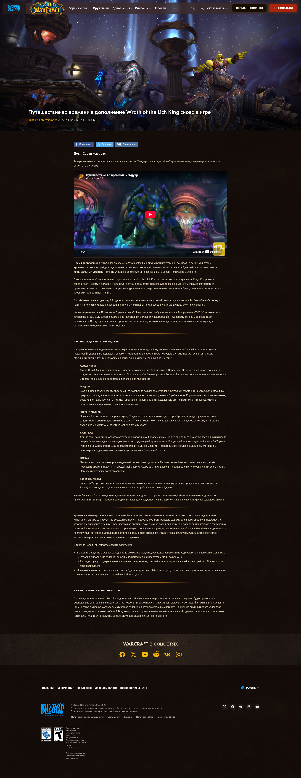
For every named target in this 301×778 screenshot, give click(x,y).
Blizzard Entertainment (43, 120)
